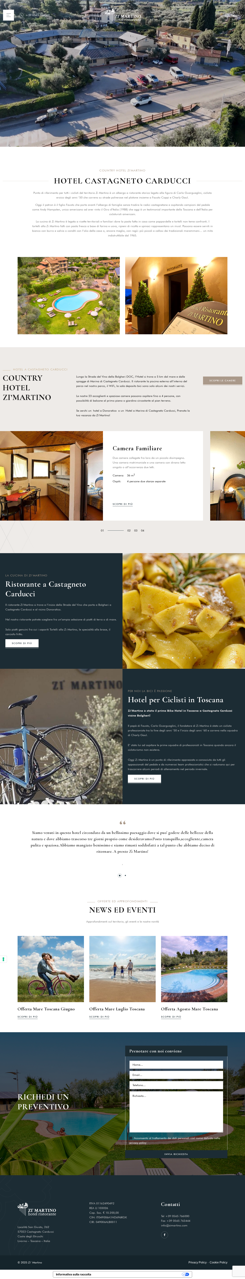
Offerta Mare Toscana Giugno (46, 1009)
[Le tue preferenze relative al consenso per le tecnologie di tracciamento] (3, 959)
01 (102, 530)
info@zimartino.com (174, 1225)
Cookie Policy (218, 1262)
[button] (173, 658)
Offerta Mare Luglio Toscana (117, 1009)
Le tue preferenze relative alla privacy (138, 1274)
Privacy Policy (198, 1262)
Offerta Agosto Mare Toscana (189, 1009)
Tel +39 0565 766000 (175, 1216)
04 (142, 530)
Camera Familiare (137, 448)
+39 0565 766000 (38, 15)
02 (129, 530)
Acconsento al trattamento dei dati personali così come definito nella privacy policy (174, 1140)
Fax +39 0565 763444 (175, 1220)
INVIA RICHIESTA (176, 1154)
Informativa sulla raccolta (73, 1274)
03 (135, 530)
